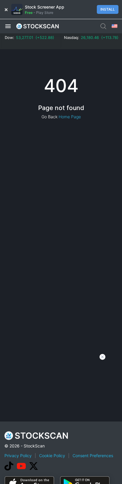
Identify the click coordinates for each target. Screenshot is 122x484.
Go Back (49, 116)
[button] (8, 25)
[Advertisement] (61, 420)
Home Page (70, 116)
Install (107, 9)
